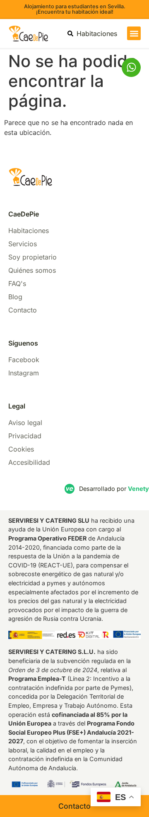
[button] (134, 33)
